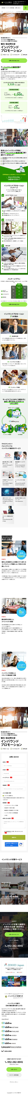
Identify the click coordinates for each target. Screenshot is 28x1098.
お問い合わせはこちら (14, 60)
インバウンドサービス (9, 11)
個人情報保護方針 (7, 831)
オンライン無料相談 (10, 8)
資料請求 (3, 8)
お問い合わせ (18, 8)
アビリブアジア (15, 993)
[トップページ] (2, 11)
